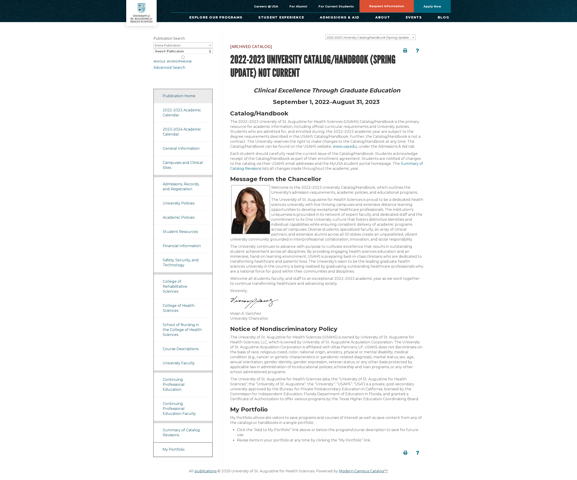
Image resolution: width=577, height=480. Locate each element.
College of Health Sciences (179, 308)
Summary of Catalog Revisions (181, 432)
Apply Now (432, 6)
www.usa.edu (345, 146)
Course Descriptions (181, 349)
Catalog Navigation (173, 83)
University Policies (179, 203)
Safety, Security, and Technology (181, 262)
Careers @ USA (266, 6)
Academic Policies (179, 217)
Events (414, 17)
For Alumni (298, 6)
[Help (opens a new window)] (417, 50)
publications (206, 471)
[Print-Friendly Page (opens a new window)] (405, 50)
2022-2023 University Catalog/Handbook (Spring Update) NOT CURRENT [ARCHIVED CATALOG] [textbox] (371, 37)
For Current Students (336, 6)
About (382, 17)
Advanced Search (169, 67)
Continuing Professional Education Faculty (179, 409)
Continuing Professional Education (174, 384)
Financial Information (182, 246)
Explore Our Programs (216, 17)
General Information (181, 148)
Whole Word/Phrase (172, 61)
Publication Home (179, 96)
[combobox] (370, 37)
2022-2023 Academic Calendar (182, 112)
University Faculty (179, 363)
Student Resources (180, 232)
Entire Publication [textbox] (168, 45)
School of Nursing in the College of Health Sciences (182, 330)
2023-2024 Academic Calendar (182, 131)
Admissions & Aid (339, 17)
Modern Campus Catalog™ (363, 471)
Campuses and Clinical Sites (183, 165)
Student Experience (281, 17)
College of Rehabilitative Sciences (175, 286)
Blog (443, 17)
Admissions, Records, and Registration (181, 186)
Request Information (386, 6)
